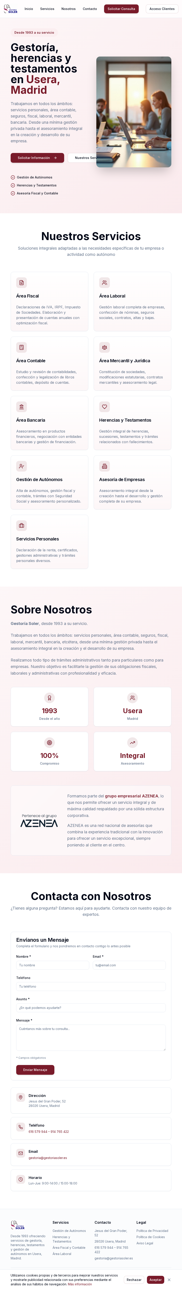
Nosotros (68, 9)
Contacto (90, 9)
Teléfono (23, 978)
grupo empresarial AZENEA (131, 796)
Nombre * (23, 956)
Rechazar (134, 1280)
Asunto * (23, 999)
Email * (98, 956)
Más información (80, 1284)
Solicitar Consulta (121, 9)
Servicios (47, 9)
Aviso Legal (144, 1243)
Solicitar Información (34, 158)
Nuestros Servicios (89, 158)
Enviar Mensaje (35, 1070)
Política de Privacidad (152, 1231)
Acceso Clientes (162, 9)
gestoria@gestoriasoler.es (48, 1158)
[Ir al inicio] (11, 9)
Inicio (29, 9)
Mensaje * (24, 1020)
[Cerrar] (169, 1280)
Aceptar (156, 1280)
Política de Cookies (150, 1237)
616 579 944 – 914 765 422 (49, 1131)
